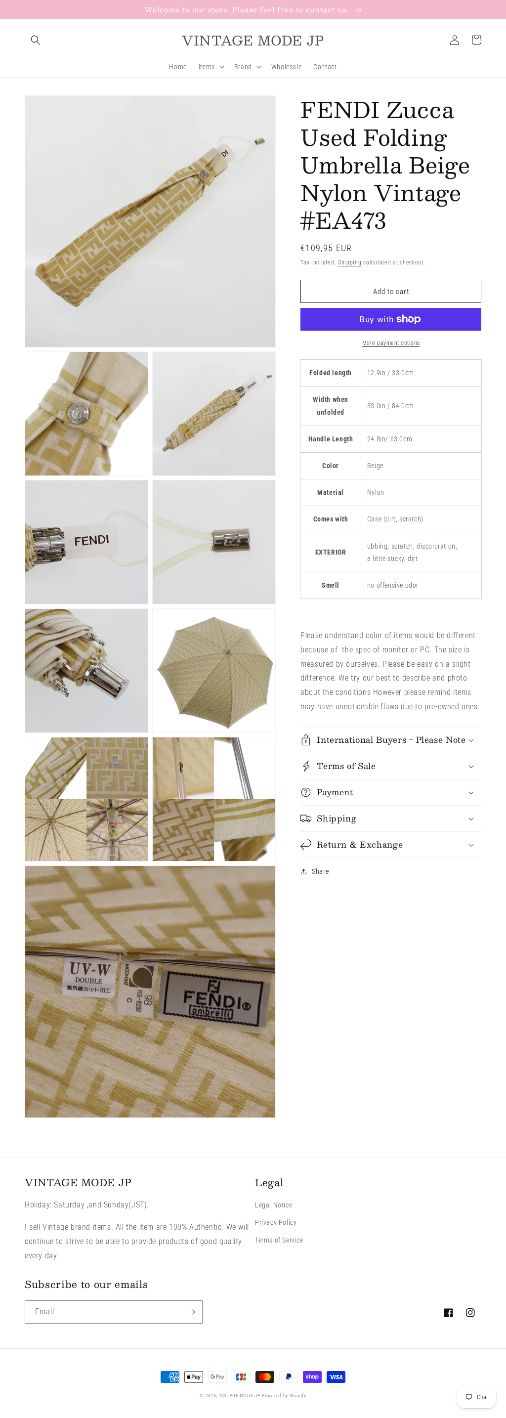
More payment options (391, 343)
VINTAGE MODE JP (239, 1395)
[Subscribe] (191, 1312)
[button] (35, 40)
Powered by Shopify (284, 1395)
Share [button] (320, 871)
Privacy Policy (275, 1222)
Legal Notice (273, 1205)
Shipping (350, 262)
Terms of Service (279, 1240)
